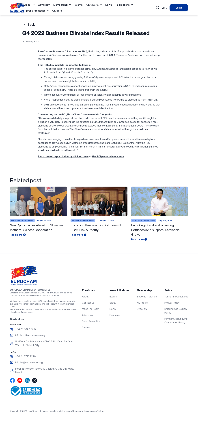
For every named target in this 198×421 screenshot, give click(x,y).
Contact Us (88, 302)
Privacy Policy (171, 302)
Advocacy (44, 4)
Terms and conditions (176, 296)
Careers (57, 10)
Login (179, 7)
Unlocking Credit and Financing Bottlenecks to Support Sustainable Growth (155, 229)
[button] (157, 8)
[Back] (24, 24)
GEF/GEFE (92, 4)
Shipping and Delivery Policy (175, 310)
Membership (60, 4)
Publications (123, 4)
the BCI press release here (108, 156)
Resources (115, 315)
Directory (142, 308)
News (108, 4)
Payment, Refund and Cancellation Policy (175, 320)
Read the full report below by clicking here (63, 156)
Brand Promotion (35, 10)
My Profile (142, 302)
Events (79, 4)
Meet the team (90, 308)
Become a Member (147, 296)
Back (31, 24)
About (27, 4)
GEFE (113, 302)
